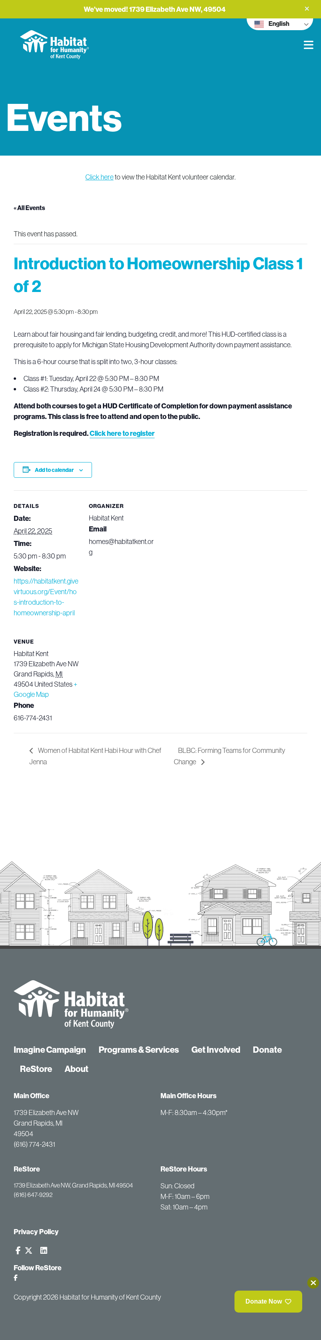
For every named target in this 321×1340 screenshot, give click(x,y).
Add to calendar (54, 469)
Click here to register (122, 433)
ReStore (36, 1068)
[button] (307, 8)
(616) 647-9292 (33, 1195)
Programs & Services (139, 1049)
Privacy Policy (36, 1231)
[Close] (313, 1283)
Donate (267, 1049)
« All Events (29, 208)
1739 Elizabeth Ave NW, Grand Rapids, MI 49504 (73, 1185)
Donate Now (263, 1301)
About (76, 1068)
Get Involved (215, 1049)
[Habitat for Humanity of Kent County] (77, 38)
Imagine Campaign (50, 1049)
